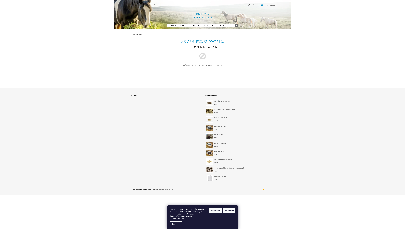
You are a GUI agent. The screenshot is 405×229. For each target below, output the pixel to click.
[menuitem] (172, 25)
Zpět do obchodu (202, 73)
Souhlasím (229, 210)
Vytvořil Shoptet (269, 190)
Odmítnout (215, 210)
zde (182, 218)
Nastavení (175, 224)
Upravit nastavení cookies (166, 190)
